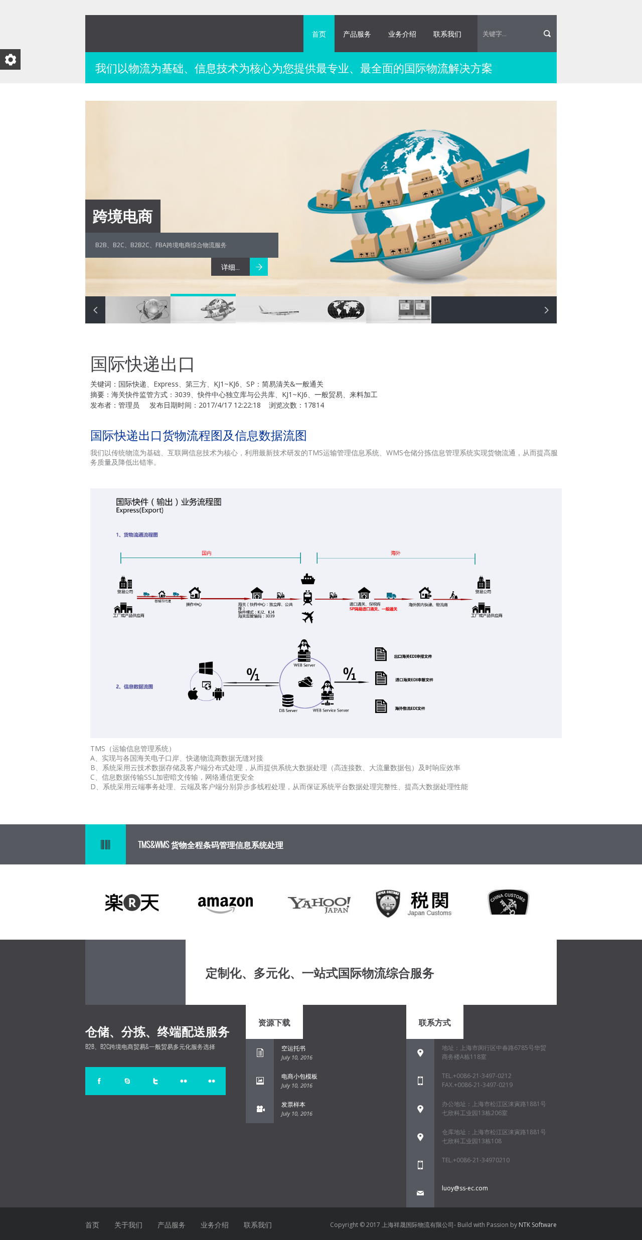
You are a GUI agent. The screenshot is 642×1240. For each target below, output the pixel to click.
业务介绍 (402, 33)
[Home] (160, 972)
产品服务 (357, 33)
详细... (230, 266)
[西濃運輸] (155, 1081)
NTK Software (538, 1224)
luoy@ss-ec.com (465, 1188)
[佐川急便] (99, 1081)
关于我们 (128, 1224)
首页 (319, 33)
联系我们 (447, 33)
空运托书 (293, 1048)
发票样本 (293, 1104)
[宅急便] (127, 1081)
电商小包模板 (299, 1076)
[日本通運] (184, 1081)
